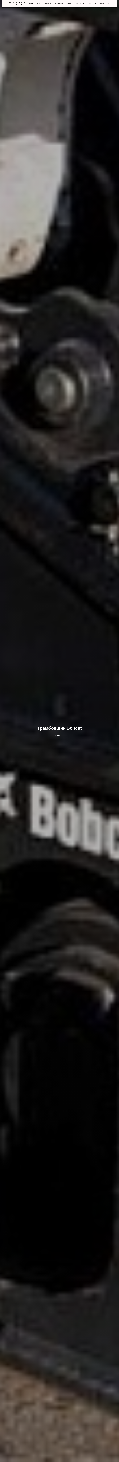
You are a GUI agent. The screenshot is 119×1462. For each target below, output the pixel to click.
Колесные (38, 3)
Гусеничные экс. (80, 3)
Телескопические (58, 3)
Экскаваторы (69, 3)
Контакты (101, 3)
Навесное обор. (92, 3)
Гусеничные (47, 3)
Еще (109, 3)
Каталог (31, 3)
